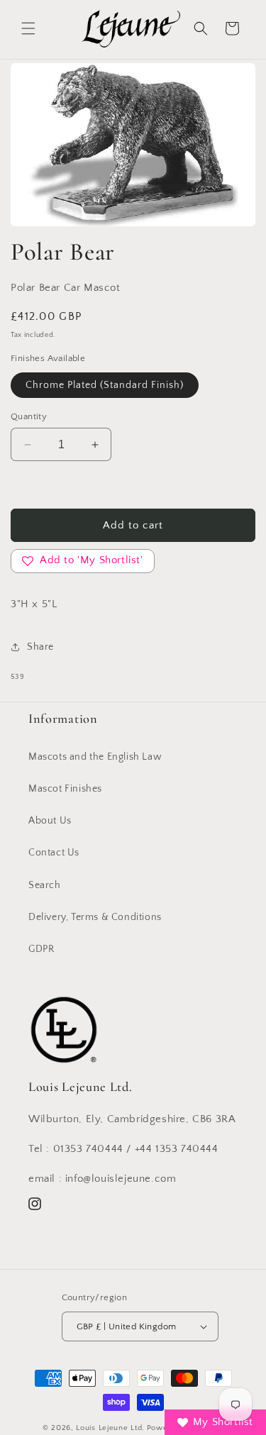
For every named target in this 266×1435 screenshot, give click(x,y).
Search (44, 885)
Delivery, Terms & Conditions (95, 917)
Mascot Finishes (65, 788)
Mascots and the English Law (95, 757)
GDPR (41, 949)
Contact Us (53, 852)
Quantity (29, 416)
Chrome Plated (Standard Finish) (105, 385)
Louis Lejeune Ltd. (110, 1428)
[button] (28, 28)
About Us (50, 820)
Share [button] (40, 647)
